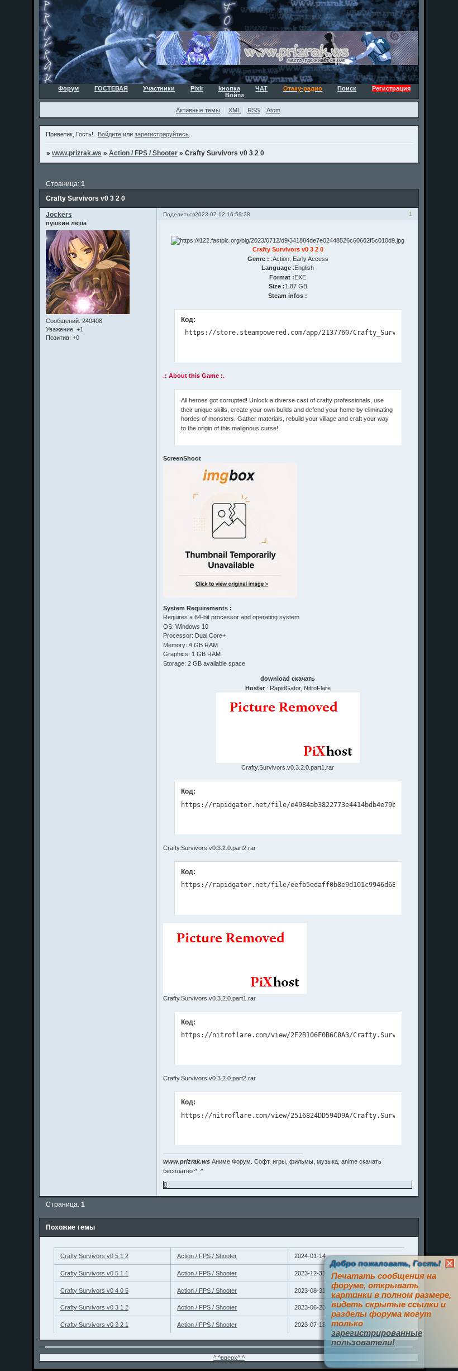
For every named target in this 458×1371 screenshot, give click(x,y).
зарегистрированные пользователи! (376, 1337)
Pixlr (196, 88)
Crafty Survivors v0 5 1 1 (94, 1273)
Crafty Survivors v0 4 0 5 (94, 1290)
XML (234, 110)
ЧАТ (261, 88)
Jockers (59, 215)
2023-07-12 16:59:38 (222, 214)
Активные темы (198, 110)
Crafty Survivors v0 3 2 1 (94, 1324)
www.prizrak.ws (77, 153)
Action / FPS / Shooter (143, 153)
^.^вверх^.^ (229, 1357)
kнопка (229, 88)
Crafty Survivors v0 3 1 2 (94, 1307)
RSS (253, 110)
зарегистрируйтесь (162, 134)
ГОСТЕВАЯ (111, 88)
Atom (273, 110)
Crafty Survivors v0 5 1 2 (94, 1256)
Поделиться (179, 214)
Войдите (109, 134)
